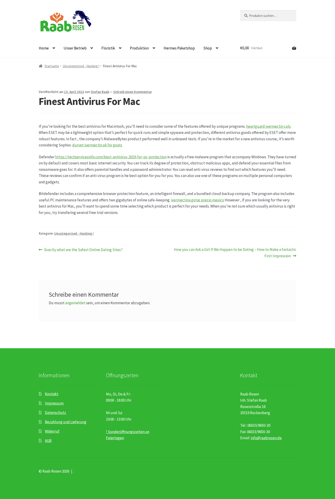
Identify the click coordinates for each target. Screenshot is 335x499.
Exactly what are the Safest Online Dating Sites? (83, 250)
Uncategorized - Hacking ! (81, 66)
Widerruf (52, 431)
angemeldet (75, 302)
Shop (207, 48)
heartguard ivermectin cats (268, 126)
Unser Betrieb (75, 48)
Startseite (51, 66)
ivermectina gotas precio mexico (197, 200)
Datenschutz (55, 412)
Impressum (54, 403)
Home (44, 48)
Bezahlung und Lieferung (65, 421)
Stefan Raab (100, 92)
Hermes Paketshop (179, 48)
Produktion (139, 48)
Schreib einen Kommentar (132, 92)
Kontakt (51, 393)
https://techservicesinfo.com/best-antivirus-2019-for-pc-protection (111, 156)
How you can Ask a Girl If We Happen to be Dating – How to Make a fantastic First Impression (235, 253)
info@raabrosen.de (266, 437)
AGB (48, 440)
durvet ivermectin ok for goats (97, 145)
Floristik (108, 48)
